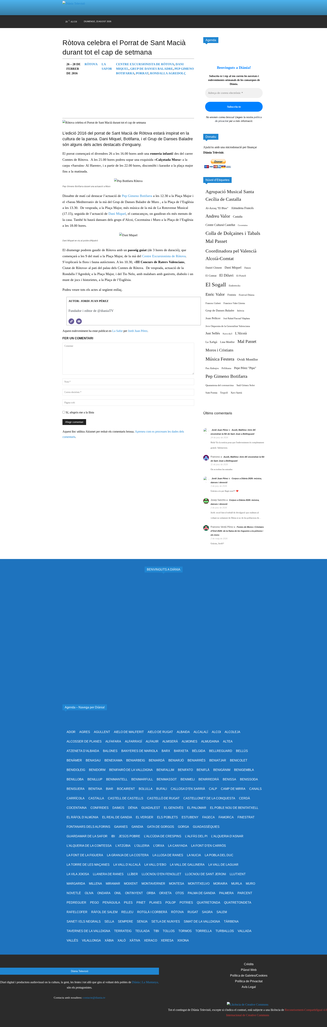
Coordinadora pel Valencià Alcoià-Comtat (231, 254)
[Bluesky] (247, 22)
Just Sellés (213, 333)
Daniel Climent (214, 267)
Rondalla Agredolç (168, 73)
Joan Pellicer (213, 318)
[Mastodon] (254, 22)
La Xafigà (211, 341)
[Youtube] (240, 22)
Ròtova (91, 64)
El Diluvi (226, 275)
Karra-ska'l (227, 334)
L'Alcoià (241, 333)
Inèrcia (240, 310)
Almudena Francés (242, 208)
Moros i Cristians (219, 350)
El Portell (241, 275)
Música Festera (220, 358)
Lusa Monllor (227, 341)
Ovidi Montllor (247, 359)
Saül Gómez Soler (246, 385)
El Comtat (211, 275)
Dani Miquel (117, 214)
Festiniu (231, 294)
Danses (247, 268)
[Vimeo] (233, 22)
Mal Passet (246, 341)
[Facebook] (211, 22)
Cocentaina (243, 225)
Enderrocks (234, 285)
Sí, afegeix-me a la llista (79, 412)
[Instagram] (218, 22)
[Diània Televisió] (75, 7)
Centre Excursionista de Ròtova (145, 64)
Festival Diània (246, 294)
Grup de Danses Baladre (151, 68)
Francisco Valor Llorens (234, 303)
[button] (257, 7)
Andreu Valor (218, 216)
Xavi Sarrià (236, 392)
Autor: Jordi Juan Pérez (88, 301)
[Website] (71, 321)
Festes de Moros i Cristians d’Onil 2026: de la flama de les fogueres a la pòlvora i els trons (237, 531)
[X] (225, 22)
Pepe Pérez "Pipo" (245, 368)
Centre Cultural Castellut (220, 225)
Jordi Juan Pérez (137, 330)
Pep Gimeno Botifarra (137, 196)
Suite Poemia (211, 392)
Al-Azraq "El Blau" (217, 208)
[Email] (79, 321)
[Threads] (262, 22)
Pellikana (226, 368)
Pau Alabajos (212, 368)
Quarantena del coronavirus (220, 385)
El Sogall (216, 284)
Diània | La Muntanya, (145, 982)
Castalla (237, 216)
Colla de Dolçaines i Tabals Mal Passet (233, 237)
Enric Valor (215, 294)
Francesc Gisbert (213, 303)
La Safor (117, 330)
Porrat (142, 73)
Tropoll (224, 392)
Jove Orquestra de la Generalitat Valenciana (228, 326)
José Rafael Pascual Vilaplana (236, 318)
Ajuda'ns (208, 147)
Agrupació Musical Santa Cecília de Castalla (230, 195)
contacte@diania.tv (94, 997)
